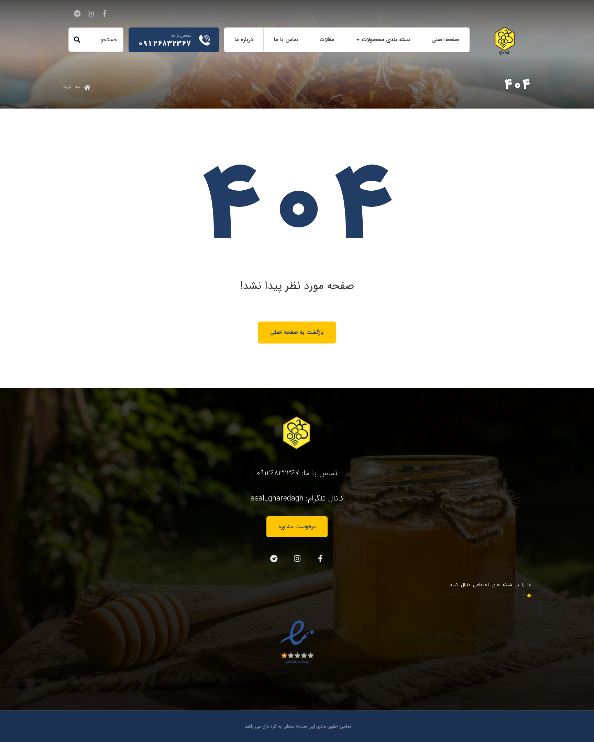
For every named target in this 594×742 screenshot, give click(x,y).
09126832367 (278, 473)
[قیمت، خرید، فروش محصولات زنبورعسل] (505, 41)
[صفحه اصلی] (87, 87)
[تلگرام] (77, 14)
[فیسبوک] (104, 14)
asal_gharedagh (277, 498)
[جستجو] (77, 39)
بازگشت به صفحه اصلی (297, 332)
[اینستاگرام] (91, 14)
